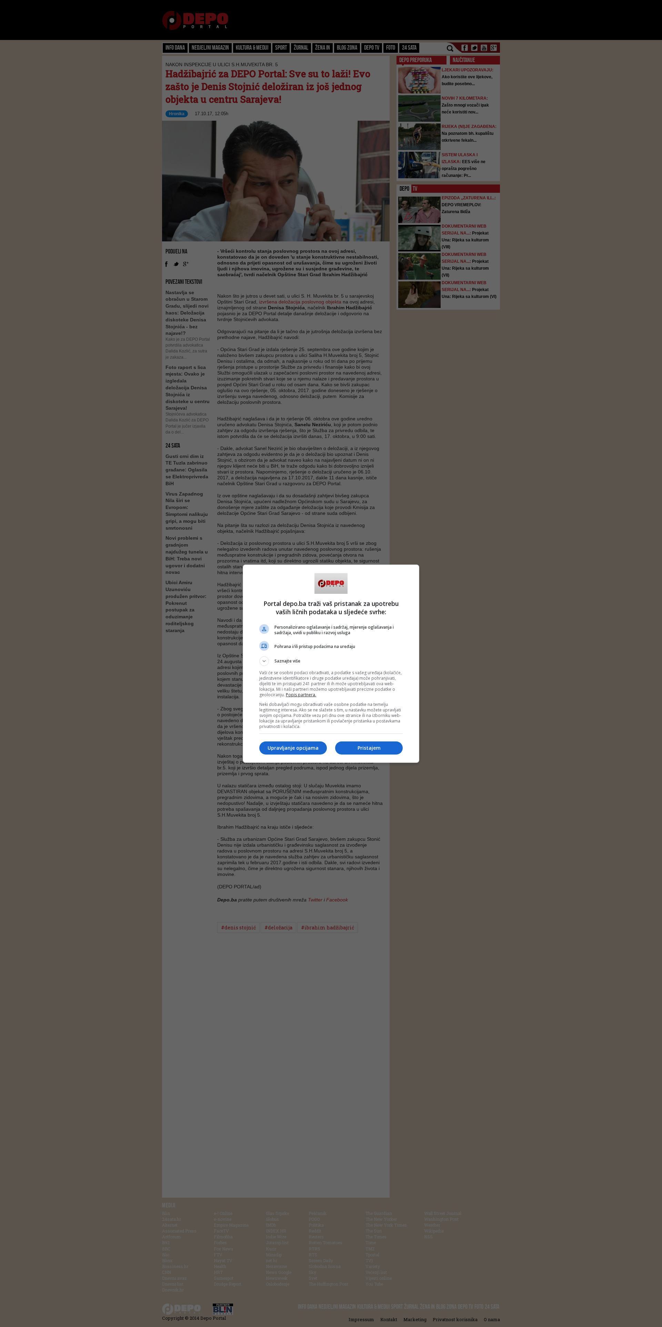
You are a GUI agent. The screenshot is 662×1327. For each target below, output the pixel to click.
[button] (331, 661)
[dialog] (331, 664)
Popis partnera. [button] (301, 695)
